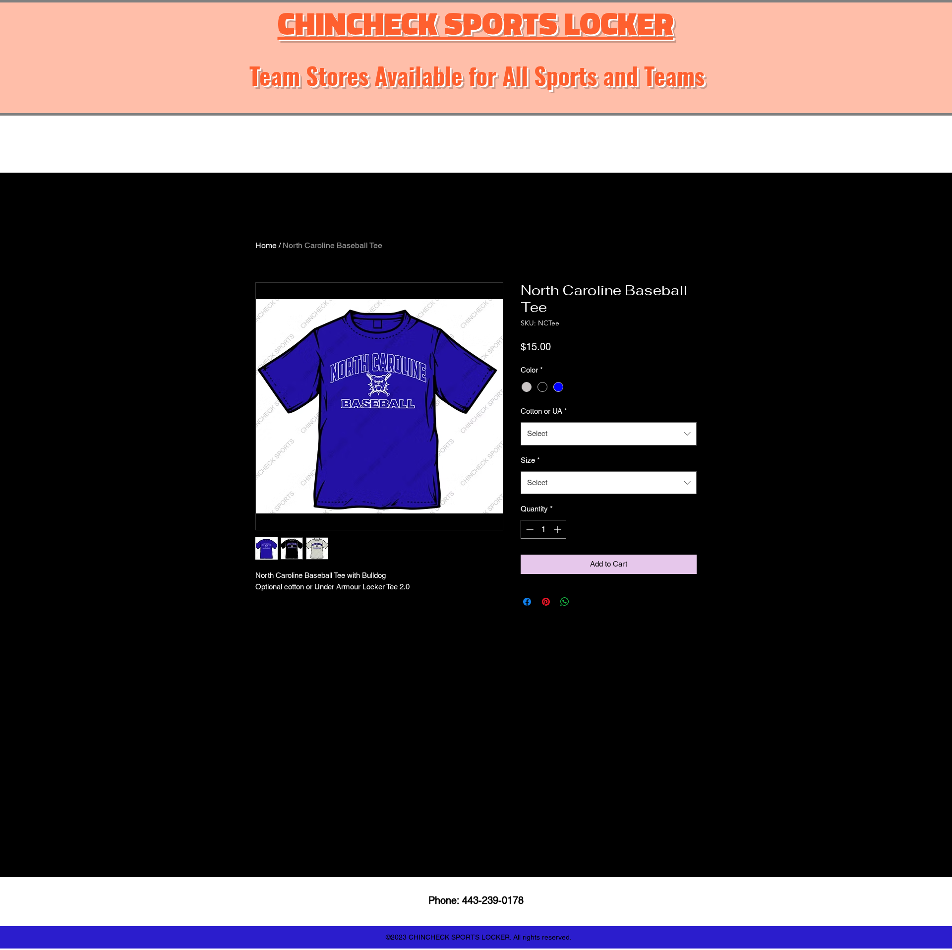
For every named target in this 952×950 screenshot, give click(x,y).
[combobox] (609, 433)
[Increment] (558, 529)
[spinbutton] (544, 529)
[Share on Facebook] (527, 602)
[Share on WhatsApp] (565, 602)
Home (266, 245)
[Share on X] (584, 602)
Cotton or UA (544, 411)
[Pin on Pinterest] (546, 602)
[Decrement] (529, 529)
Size (530, 460)
